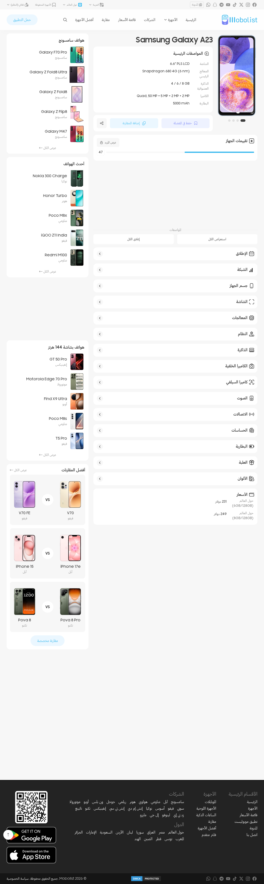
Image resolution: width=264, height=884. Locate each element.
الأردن (120, 832)
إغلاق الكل (133, 239)
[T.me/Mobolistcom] (221, 5)
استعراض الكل (217, 239)
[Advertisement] (175, 192)
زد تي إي (178, 815)
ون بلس (97, 802)
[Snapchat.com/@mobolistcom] (215, 5)
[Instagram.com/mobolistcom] (248, 5)
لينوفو (166, 815)
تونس (168, 839)
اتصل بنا (251, 834)
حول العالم (176, 832)
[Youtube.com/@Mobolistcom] (228, 5)
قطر (158, 839)
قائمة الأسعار (127, 20)
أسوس (160, 808)
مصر (162, 832)
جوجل (110, 802)
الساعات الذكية (206, 815)
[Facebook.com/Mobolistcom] (254, 5)
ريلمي (122, 802)
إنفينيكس (100, 808)
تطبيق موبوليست (246, 821)
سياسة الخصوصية (18, 879)
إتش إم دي (135, 808)
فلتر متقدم (209, 834)
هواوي (143, 802)
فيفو (171, 808)
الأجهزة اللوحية (206, 808)
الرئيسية (191, 20)
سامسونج (177, 802)
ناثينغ (78, 808)
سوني (180, 808)
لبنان (130, 832)
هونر (133, 802)
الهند (137, 839)
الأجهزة (252, 808)
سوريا (140, 832)
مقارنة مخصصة (47, 640)
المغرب (180, 839)
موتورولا (75, 802)
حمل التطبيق (22, 20)
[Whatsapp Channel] (208, 5)
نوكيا (149, 808)
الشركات (149, 20)
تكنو (87, 808)
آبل (166, 802)
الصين (148, 839)
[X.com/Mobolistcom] (241, 5)
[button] (244, 120)
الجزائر (78, 832)
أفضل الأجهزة (84, 20)
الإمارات (91, 832)
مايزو (143, 815)
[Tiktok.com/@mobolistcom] (235, 5)
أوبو (86, 802)
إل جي (154, 815)
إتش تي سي (117, 808)
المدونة (195, 4)
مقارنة (106, 20)
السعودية (106, 832)
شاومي (155, 802)
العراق (151, 832)
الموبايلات (210, 802)
